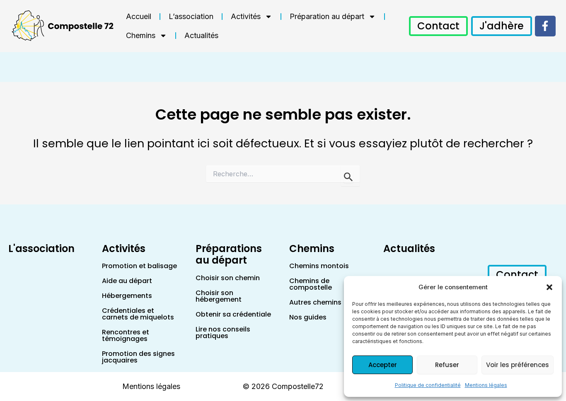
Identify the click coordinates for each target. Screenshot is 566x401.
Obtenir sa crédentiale (233, 314)
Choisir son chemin (228, 278)
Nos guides (308, 317)
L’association (191, 16)
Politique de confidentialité (428, 385)
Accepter (382, 364)
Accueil (138, 16)
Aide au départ (127, 281)
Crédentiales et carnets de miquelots (138, 314)
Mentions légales (486, 385)
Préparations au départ (229, 254)
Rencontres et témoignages (125, 335)
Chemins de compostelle (310, 284)
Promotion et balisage (139, 266)
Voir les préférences (517, 364)
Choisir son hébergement (219, 296)
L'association (41, 248)
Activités (246, 16)
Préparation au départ (327, 16)
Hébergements (127, 295)
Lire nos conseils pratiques (223, 332)
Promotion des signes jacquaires (138, 357)
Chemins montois (319, 266)
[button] (549, 287)
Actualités (201, 35)
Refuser (447, 364)
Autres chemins (315, 302)
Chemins (140, 35)
